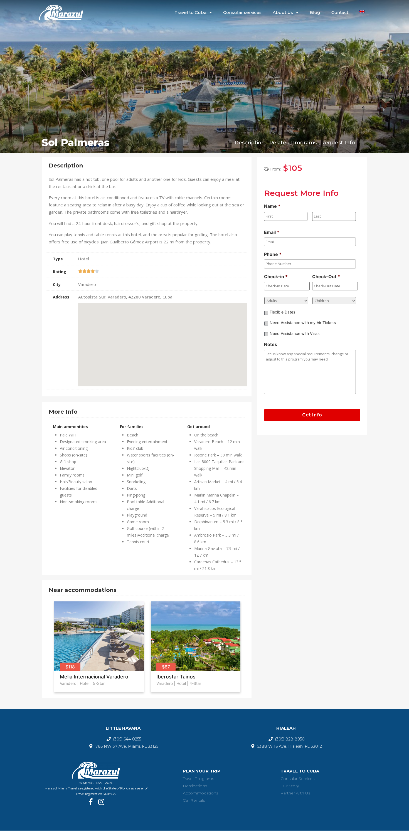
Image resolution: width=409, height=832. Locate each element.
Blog (315, 12)
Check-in (276, 276)
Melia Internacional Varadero (94, 677)
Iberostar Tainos (176, 677)
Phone (273, 254)
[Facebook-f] (90, 801)
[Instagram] (101, 801)
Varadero (68, 683)
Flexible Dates (282, 312)
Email (271, 232)
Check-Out (326, 276)
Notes (270, 344)
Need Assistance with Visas (294, 333)
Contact (339, 12)
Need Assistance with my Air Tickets (303, 322)
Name (272, 206)
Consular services (242, 12)
